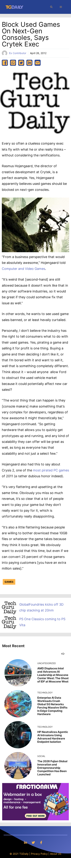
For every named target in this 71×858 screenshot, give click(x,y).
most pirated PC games (51, 470)
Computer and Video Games (23, 269)
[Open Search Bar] (51, 6)
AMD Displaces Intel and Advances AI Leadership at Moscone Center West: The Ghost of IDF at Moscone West (53, 675)
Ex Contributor (17, 53)
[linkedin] (29, 63)
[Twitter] (33, 842)
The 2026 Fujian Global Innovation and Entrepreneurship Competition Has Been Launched (52, 767)
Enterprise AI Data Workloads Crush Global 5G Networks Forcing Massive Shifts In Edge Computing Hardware (52, 706)
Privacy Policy (39, 853)
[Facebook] (41, 842)
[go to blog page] (63, 654)
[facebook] (5, 63)
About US (55, 853)
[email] (38, 63)
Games (9, 581)
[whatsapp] (13, 63)
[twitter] (21, 63)
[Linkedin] (25, 842)
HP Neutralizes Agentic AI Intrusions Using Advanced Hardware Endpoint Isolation (52, 736)
